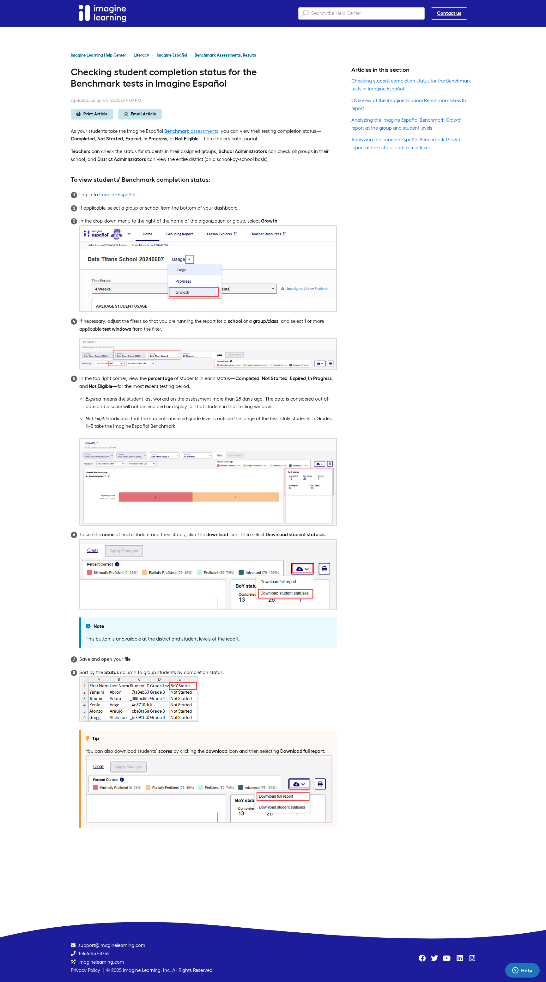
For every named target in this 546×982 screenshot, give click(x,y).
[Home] (102, 13)
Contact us (449, 13)
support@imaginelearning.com (111, 945)
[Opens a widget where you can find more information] (522, 971)
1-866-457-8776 (93, 953)
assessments (191, 131)
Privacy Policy (85, 970)
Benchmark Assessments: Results (225, 55)
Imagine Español (172, 55)
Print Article (95, 114)
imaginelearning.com (101, 962)
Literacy (141, 55)
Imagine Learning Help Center (98, 55)
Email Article (143, 114)
